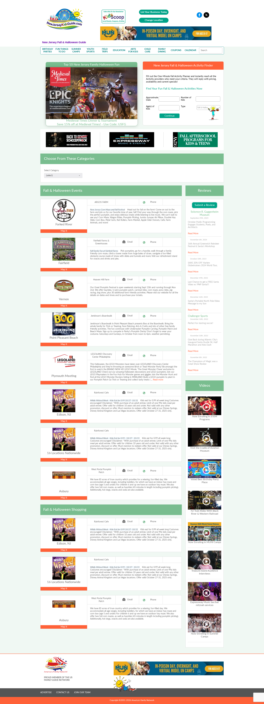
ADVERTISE (46, 692)
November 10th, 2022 (199, 336)
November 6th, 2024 (198, 240)
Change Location (154, 20)
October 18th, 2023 (198, 259)
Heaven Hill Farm (101, 280)
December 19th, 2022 (199, 278)
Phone (153, 202)
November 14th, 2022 (199, 319)
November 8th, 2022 (198, 357)
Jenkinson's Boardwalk (101, 316)
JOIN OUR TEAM (82, 692)
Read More (193, 234)
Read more (158, 380)
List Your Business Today (154, 12)
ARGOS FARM (101, 202)
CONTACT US (62, 692)
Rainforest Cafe (101, 393)
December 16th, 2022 (199, 297)
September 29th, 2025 (199, 218)
